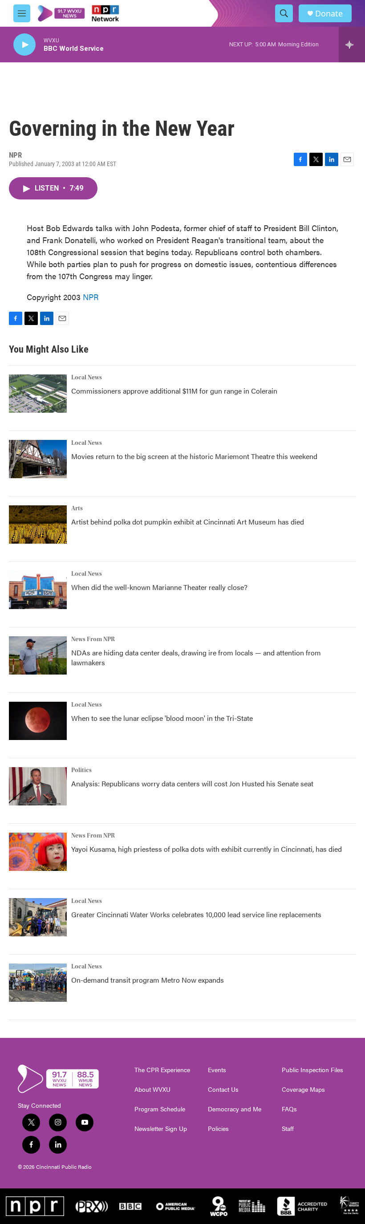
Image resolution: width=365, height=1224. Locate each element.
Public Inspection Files (312, 1070)
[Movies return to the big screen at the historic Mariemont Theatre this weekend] (38, 459)
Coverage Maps (303, 1089)
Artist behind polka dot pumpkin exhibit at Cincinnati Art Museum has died (187, 521)
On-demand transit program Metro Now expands (147, 980)
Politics (81, 770)
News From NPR (93, 639)
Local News (86, 377)
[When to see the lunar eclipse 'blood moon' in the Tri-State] (38, 721)
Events (217, 1070)
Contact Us (223, 1089)
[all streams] (352, 44)
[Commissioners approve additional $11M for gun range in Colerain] (38, 393)
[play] (24, 45)
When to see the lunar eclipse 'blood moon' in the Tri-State (162, 718)
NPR (91, 296)
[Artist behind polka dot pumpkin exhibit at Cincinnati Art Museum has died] (38, 524)
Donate (329, 13)
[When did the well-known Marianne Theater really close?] (38, 590)
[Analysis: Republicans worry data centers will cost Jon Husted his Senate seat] (38, 786)
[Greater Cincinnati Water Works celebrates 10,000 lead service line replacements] (38, 917)
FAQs (289, 1109)
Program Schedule (159, 1109)
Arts (77, 508)
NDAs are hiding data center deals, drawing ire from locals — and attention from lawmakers (196, 657)
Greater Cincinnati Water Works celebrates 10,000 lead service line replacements (196, 914)
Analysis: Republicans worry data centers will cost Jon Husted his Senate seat (192, 783)
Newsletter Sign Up (160, 1128)
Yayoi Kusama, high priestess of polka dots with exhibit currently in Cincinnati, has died (206, 849)
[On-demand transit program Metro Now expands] (38, 983)
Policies (218, 1128)
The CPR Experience (162, 1070)
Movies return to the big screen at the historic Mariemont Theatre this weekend (194, 456)
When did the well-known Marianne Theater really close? (159, 587)
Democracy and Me (234, 1109)
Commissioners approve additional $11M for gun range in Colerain (174, 391)
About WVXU (152, 1089)
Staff (288, 1128)
